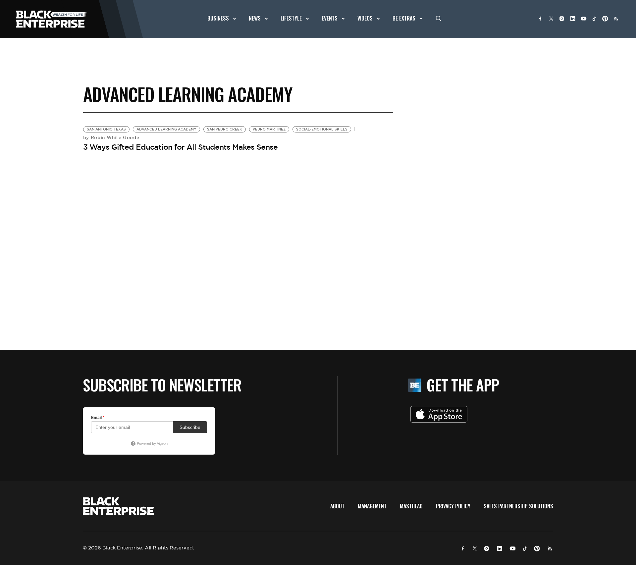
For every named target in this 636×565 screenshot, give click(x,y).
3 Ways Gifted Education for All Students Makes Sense (180, 147)
